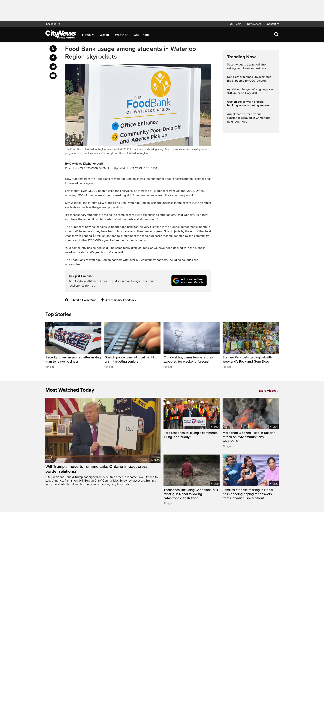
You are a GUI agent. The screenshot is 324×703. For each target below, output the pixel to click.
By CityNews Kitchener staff (84, 164)
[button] (271, 24)
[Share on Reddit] (53, 66)
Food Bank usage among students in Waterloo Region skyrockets (130, 52)
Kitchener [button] (51, 24)
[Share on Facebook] (53, 57)
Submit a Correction (83, 300)
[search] (276, 34)
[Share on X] (53, 48)
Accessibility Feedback (120, 300)
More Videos (267, 391)
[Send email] (53, 75)
